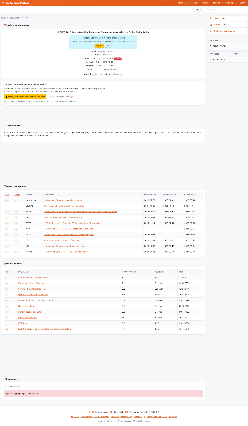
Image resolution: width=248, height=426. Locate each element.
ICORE (17, 195)
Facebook (138, 417)
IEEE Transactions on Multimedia (33, 277)
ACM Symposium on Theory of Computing (63, 240)
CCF (7, 195)
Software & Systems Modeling (32, 289)
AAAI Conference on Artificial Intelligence (63, 217)
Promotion (173, 417)
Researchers (217, 3)
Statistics (115, 417)
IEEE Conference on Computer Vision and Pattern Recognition (72, 223)
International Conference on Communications (65, 246)
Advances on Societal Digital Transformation (64, 206)
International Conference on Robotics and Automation (68, 229)
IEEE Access (23, 323)
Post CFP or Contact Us (157, 417)
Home (180, 3)
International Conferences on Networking (63, 200)
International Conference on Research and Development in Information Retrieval (80, 211)
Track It (218, 18)
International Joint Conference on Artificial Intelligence (69, 234)
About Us (75, 417)
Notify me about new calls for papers (26, 96)
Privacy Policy (126, 417)
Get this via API (105, 54)
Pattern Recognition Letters (31, 312)
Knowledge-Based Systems (31, 283)
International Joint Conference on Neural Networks (67, 252)
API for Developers (101, 417)
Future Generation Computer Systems (35, 300)
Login (242, 3)
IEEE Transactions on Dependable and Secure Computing (44, 329)
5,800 (91, 412)
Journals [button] (204, 3)
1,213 (111, 412)
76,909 (126, 412)
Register (99, 46)
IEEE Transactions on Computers (33, 294)
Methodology (86, 417)
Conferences (14, 18)
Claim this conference (224, 31)
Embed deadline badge (105, 51)
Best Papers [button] (230, 3)
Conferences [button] (191, 3)
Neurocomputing (26, 306)
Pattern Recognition (27, 317)
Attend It (219, 24)
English (199, 9)
